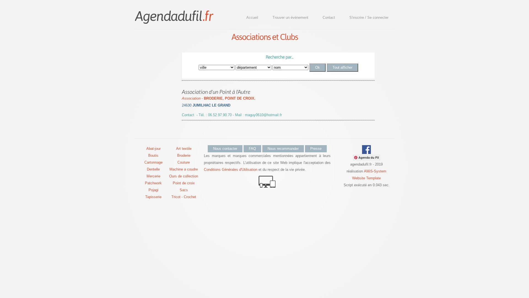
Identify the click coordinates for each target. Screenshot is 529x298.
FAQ (252, 149)
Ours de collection (183, 176)
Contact (329, 17)
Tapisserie (153, 197)
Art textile (183, 149)
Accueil (252, 17)
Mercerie (153, 176)
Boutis (153, 155)
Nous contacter (225, 149)
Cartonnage (153, 162)
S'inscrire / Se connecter (368, 17)
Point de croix (184, 183)
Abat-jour (153, 149)
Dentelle (153, 169)
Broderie (183, 155)
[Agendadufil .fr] (174, 15)
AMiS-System (375, 171)
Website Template (366, 178)
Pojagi (153, 190)
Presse (316, 149)
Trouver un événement (290, 17)
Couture (183, 162)
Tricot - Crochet (183, 197)
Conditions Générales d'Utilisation (230, 169)
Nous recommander (283, 149)
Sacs (184, 190)
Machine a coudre (183, 169)
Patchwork (153, 183)
